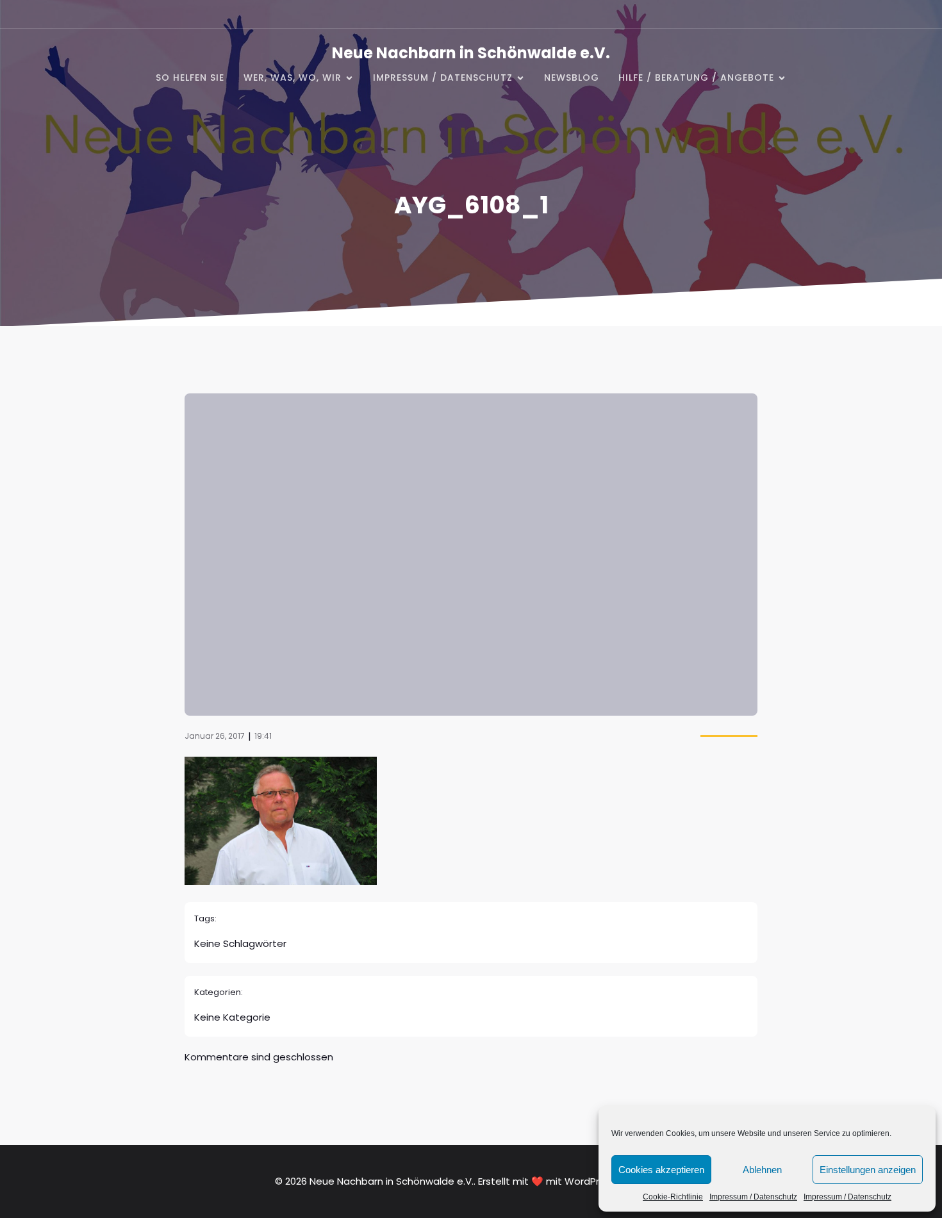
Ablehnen (762, 1169)
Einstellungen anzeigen (868, 1169)
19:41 (263, 735)
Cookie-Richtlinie (673, 1196)
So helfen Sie (190, 77)
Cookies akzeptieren (661, 1169)
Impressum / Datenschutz (753, 1196)
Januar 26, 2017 (215, 735)
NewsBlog (571, 77)
